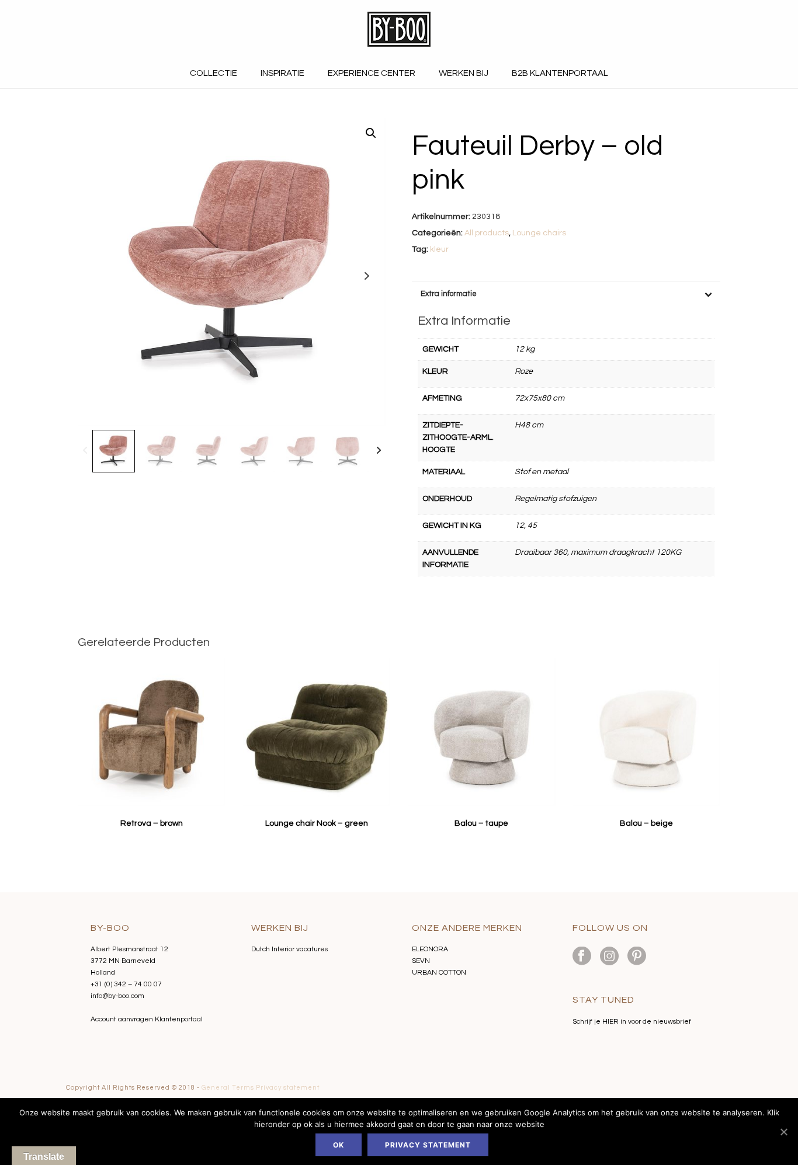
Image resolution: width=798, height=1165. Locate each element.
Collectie (213, 73)
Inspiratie (282, 73)
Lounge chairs (539, 233)
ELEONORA (430, 949)
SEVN (421, 961)
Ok (338, 1144)
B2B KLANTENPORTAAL (560, 73)
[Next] (379, 451)
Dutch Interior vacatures (289, 949)
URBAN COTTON (439, 972)
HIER (610, 1021)
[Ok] (783, 1132)
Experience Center (371, 73)
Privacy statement (288, 1087)
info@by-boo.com (117, 996)
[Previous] (85, 451)
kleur (439, 249)
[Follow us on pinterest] (636, 957)
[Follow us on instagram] (609, 957)
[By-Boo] (399, 29)
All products (486, 233)
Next (366, 276)
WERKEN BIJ (463, 73)
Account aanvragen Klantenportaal (147, 1019)
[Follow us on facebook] (582, 957)
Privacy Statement (428, 1144)
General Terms (228, 1087)
